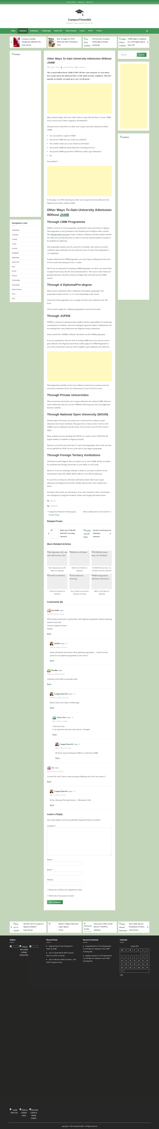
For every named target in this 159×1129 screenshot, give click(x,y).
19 (130, 964)
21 (139, 964)
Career (82, 31)
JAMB (64, 215)
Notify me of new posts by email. (61, 896)
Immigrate (15, 253)
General (14, 248)
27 (134, 967)
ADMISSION (54, 506)
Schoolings (15, 285)
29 (143, 967)
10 (122, 960)
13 (134, 960)
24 (122, 967)
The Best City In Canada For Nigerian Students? (33, 925)
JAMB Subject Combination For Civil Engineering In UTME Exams (137, 40)
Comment (51, 826)
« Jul (121, 975)
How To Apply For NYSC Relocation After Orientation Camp (67, 40)
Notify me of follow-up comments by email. (65, 890)
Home (13, 31)
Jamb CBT (58, 31)
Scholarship (46, 31)
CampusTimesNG (79, 19)
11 (126, 960)
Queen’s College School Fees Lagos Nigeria (69, 925)
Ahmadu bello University (60, 234)
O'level (14, 276)
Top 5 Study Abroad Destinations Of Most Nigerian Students (136, 925)
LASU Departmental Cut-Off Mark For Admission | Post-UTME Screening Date (97, 948)
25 (126, 967)
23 (147, 964)
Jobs (13, 267)
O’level (99, 31)
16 (147, 960)
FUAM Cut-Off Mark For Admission (76, 531)
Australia (15, 235)
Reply (49, 634)
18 (126, 964)
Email (50, 870)
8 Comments (81, 67)
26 (130, 967)
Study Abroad (71, 31)
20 (134, 964)
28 (139, 967)
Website (50, 880)
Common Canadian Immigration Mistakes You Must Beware (31, 40)
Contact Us (81, 2)
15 (143, 960)
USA (13, 294)
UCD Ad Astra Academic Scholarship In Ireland (101, 40)
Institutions (34, 31)
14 (139, 960)
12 (130, 960)
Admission (23, 31)
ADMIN (57, 644)
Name (50, 860)
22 (143, 964)
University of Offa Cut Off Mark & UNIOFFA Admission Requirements (103, 925)
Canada (14, 239)
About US (89, 2)
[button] (15, 1026)
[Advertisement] (79, 98)
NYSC (90, 31)
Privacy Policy (71, 2)
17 (122, 964)
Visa (13, 298)
